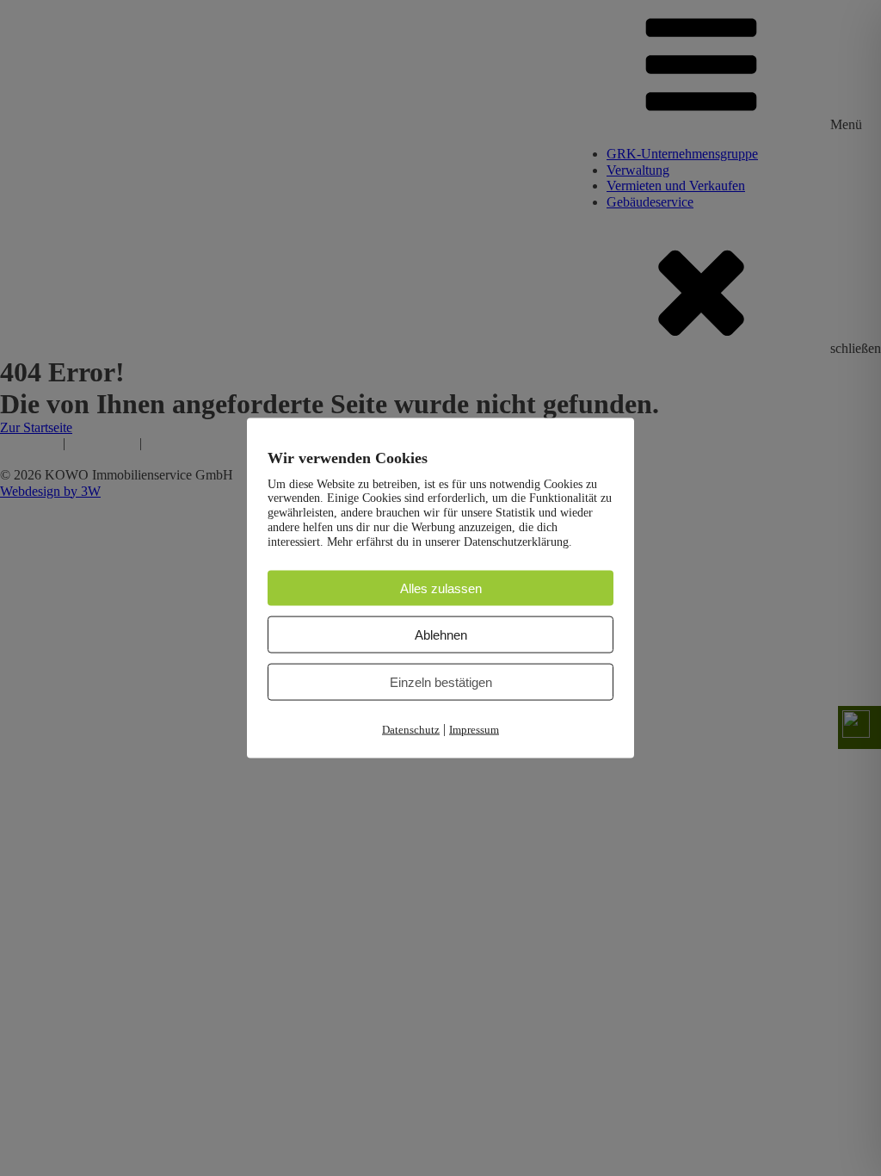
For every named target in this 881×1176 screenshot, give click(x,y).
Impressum (474, 729)
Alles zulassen (441, 587)
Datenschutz (411, 729)
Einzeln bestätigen (441, 682)
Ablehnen (441, 635)
